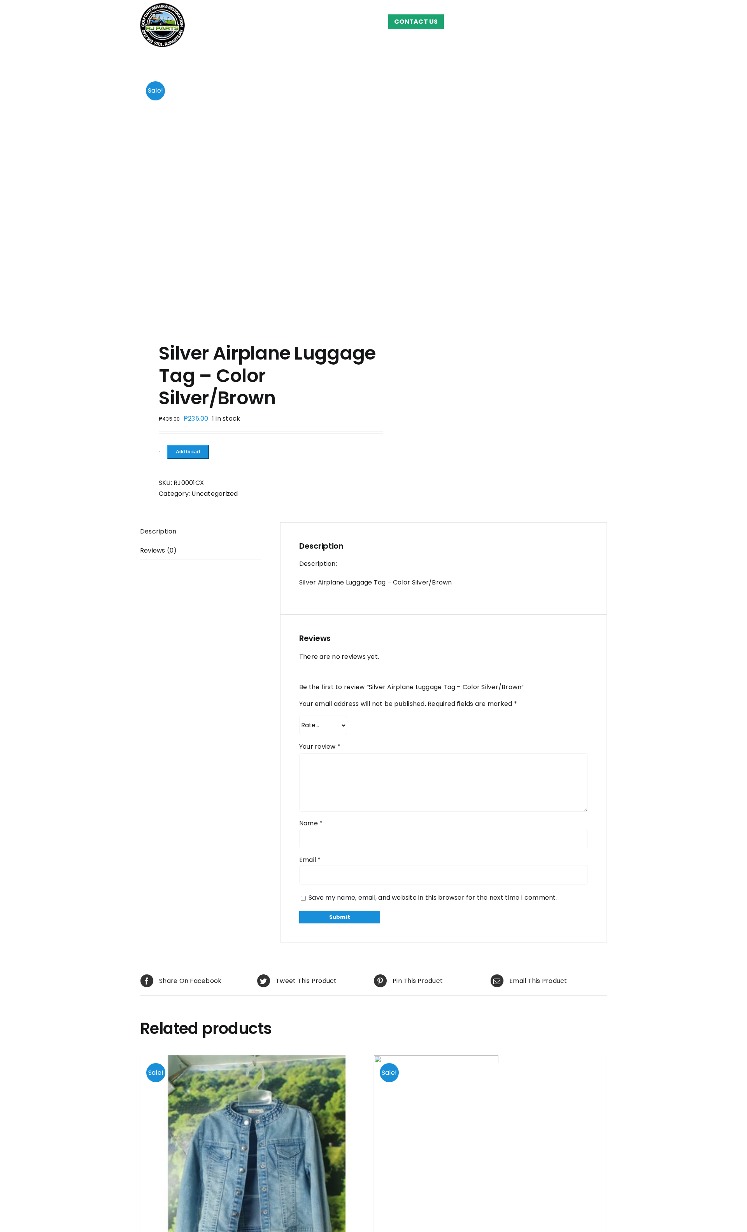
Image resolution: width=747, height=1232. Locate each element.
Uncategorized (214, 493)
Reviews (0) (158, 550)
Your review (319, 746)
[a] (252, 198)
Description (158, 531)
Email (310, 859)
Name (311, 823)
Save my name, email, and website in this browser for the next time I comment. (433, 897)
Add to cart (188, 452)
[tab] (200, 531)
